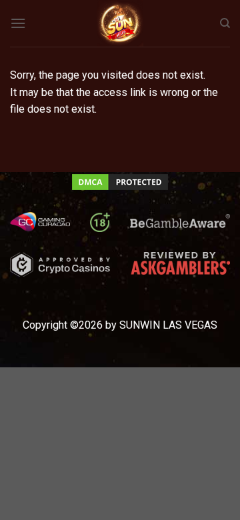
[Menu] (18, 23)
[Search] (225, 23)
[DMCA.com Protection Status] (120, 181)
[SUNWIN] (120, 23)
